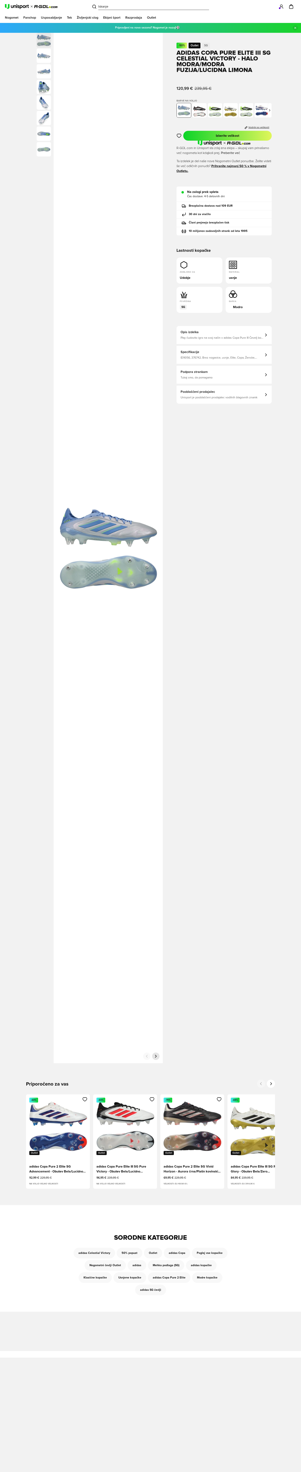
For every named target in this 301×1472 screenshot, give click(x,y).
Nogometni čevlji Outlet (105, 1265)
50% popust (129, 1253)
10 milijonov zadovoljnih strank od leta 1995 (218, 231)
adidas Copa (177, 1253)
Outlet (153, 1253)
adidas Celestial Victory (94, 1253)
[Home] (31, 6)
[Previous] (261, 1084)
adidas (136, 1265)
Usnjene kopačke (129, 1277)
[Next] (271, 1084)
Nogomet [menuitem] (11, 17)
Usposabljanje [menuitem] (51, 17)
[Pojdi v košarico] (291, 6)
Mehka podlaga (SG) (166, 1265)
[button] (43, 55)
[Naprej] (156, 1056)
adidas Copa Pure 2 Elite (169, 1277)
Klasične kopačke (95, 1277)
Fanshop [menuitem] (29, 17)
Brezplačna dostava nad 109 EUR (211, 205)
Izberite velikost (227, 135)
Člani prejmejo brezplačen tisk (209, 222)
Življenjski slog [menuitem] (87, 17)
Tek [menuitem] (69, 17)
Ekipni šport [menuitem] (111, 17)
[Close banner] (295, 27)
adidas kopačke (201, 1265)
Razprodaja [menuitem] (133, 17)
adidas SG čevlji (150, 1290)
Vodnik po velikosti (258, 127)
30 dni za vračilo (200, 214)
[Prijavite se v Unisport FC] (281, 6)
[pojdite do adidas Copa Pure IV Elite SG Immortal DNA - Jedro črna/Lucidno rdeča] (199, 110)
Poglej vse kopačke (210, 1253)
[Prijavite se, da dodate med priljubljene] (179, 135)
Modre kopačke (207, 1277)
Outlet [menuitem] (151, 17)
